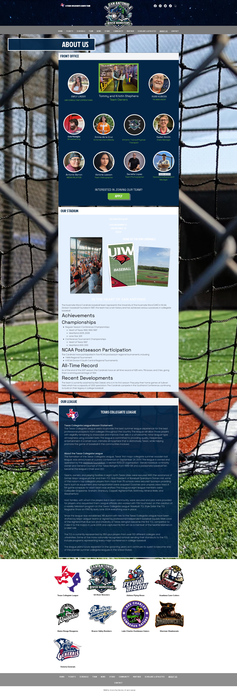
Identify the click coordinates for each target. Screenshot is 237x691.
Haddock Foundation (94, 462)
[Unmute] (77, 290)
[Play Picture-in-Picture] (94, 290)
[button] (175, 6)
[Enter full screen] (98, 290)
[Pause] (73, 290)
